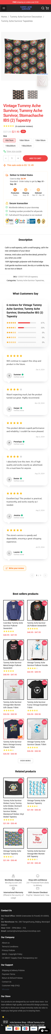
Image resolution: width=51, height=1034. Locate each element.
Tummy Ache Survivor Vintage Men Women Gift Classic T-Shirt (12, 705)
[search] (42, 8)
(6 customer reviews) (24, 126)
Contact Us (6, 982)
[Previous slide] (5, 56)
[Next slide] (46, 56)
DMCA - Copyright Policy (12, 954)
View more (25, 761)
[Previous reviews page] (32, 575)
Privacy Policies (8, 950)
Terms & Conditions (10, 946)
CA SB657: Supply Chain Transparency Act (19, 958)
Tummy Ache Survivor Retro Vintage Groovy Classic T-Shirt (12, 744)
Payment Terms (8, 974)
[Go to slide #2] (32, 94)
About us (6, 943)
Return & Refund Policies (12, 978)
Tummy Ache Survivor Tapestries (17, 21)
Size (5, 136)
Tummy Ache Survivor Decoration (26, 16)
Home (4, 16)
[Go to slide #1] (18, 94)
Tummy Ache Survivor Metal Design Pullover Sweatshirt (12, 665)
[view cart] (47, 8)
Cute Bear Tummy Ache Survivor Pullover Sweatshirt (13, 625)
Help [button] (46, 1031)
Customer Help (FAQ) (11, 985)
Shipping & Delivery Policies (13, 970)
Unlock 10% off (5, 1022)
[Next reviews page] (45, 575)
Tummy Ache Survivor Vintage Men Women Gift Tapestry (36, 853)
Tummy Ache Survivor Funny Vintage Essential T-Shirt (37, 705)
